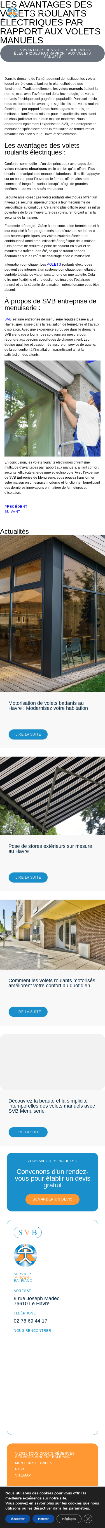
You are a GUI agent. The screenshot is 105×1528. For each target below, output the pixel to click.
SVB (8, 319)
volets (54, 264)
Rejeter (43, 1519)
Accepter (18, 1519)
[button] (52, 53)
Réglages (69, 1519)
